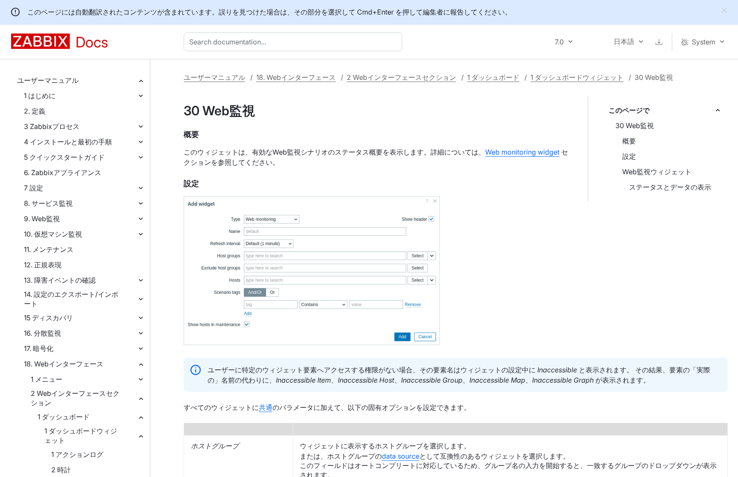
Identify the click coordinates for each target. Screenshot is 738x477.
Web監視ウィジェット (656, 171)
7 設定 (33, 188)
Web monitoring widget (522, 152)
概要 (629, 141)
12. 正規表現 (43, 264)
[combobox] (295, 42)
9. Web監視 (42, 218)
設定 (629, 156)
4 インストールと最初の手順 (68, 142)
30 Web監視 (634, 125)
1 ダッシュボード (64, 417)
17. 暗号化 (38, 348)
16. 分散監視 (42, 333)
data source (400, 456)
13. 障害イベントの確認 (60, 280)
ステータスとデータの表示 (670, 187)
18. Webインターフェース (63, 364)
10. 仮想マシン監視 (53, 234)
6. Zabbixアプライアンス (62, 172)
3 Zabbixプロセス (51, 126)
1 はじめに (40, 95)
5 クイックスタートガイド (64, 157)
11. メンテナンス (48, 249)
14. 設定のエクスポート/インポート (71, 299)
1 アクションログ (77, 454)
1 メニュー (46, 379)
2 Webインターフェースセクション (75, 398)
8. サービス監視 (48, 203)
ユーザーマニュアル (48, 80)
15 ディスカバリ (48, 317)
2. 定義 (34, 111)
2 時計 (61, 469)
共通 (265, 407)
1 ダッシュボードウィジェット (80, 436)
